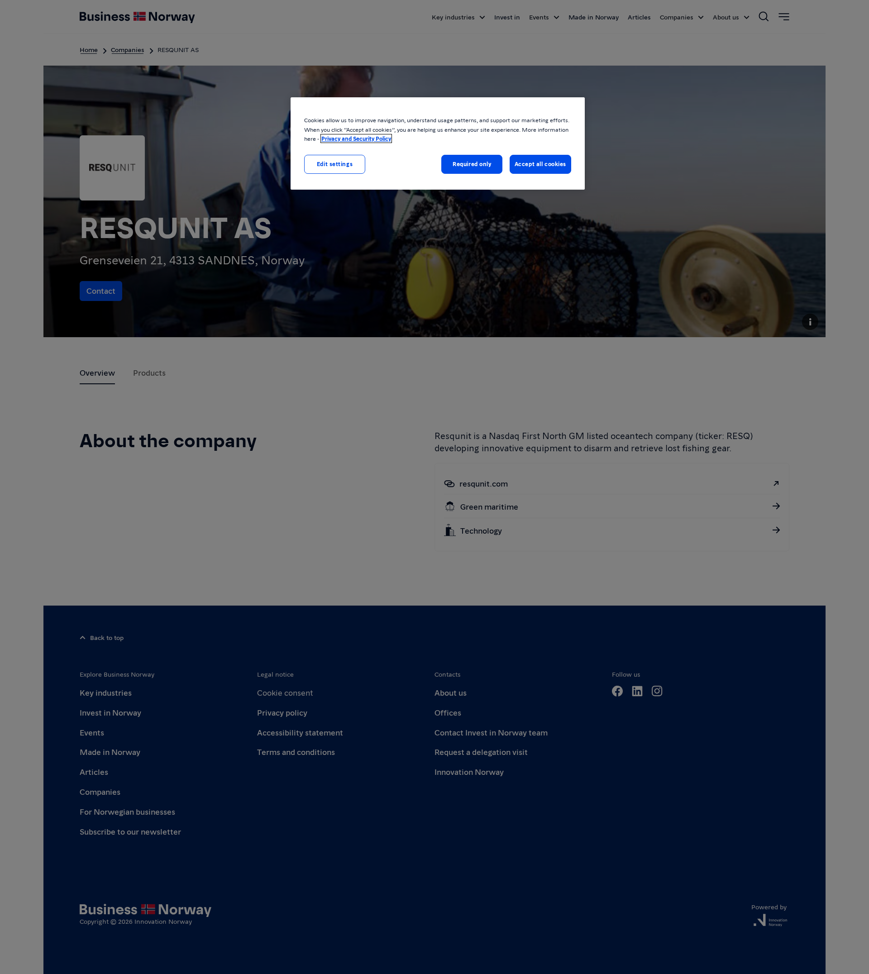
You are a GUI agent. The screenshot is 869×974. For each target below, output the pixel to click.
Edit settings (335, 163)
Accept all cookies (540, 163)
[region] (438, 143)
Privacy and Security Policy (356, 138)
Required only (472, 163)
